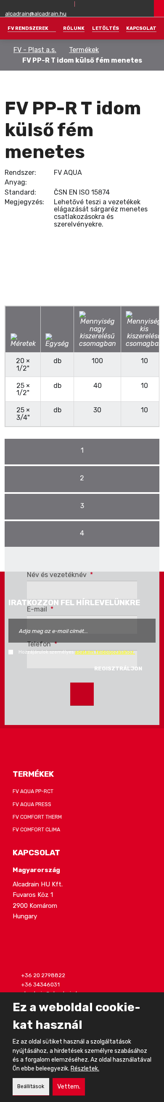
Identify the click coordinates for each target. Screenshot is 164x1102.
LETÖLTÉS (105, 28)
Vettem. (68, 1086)
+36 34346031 (40, 984)
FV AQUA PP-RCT (33, 791)
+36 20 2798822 (43, 975)
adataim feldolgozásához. (105, 652)
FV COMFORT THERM (37, 817)
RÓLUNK (74, 28)
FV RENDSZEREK (28, 28)
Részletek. (85, 1068)
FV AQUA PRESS (32, 804)
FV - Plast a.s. (34, 50)
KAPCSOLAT (141, 28)
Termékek (84, 50)
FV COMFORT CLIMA (36, 830)
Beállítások (30, 1086)
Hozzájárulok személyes (77, 652)
